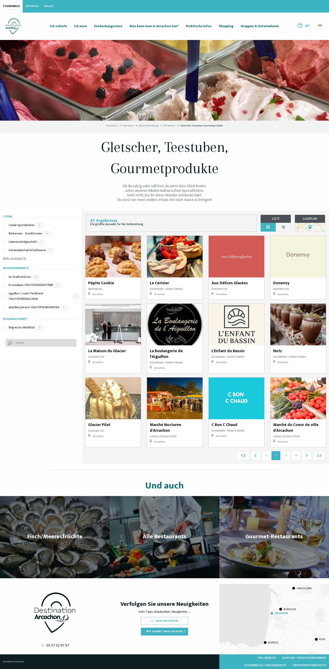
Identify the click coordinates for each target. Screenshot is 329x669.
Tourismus (11, 6)
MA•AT (49, 6)
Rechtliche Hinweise (13, 661)
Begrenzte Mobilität (25, 327)
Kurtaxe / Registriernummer (304, 657)
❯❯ (319, 455)
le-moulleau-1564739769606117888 (33, 285)
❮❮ (243, 455)
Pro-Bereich (267, 657)
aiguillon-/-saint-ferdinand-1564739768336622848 (43, 296)
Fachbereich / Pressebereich (265, 665)
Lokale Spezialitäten (24, 225)
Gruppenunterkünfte (309, 665)
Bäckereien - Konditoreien (29, 233)
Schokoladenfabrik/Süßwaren (30, 250)
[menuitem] (13, 26)
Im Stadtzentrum (23, 277)
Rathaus (32, 6)
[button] (320, 25)
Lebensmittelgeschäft (25, 242)
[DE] (320, 26)
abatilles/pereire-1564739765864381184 (36, 307)
